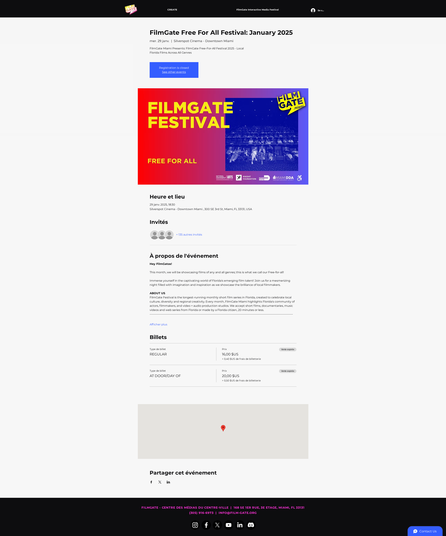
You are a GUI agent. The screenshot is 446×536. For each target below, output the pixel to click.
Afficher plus (158, 324)
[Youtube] (228, 525)
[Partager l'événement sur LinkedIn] (168, 482)
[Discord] (251, 525)
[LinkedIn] (239, 525)
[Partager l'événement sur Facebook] (151, 482)
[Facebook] (206, 525)
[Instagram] (195, 525)
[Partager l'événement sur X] (160, 482)
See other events (174, 72)
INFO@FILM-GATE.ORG (238, 513)
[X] (217, 525)
